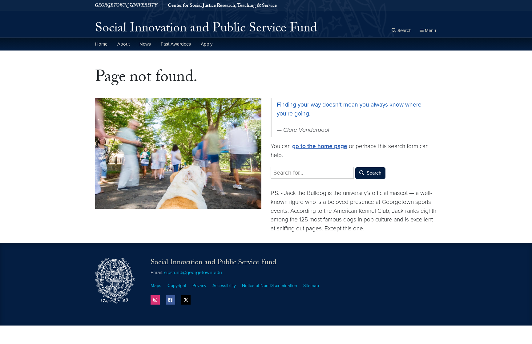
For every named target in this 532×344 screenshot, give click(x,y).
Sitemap (311, 285)
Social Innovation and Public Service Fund (206, 29)
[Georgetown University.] (126, 5)
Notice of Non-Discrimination (269, 285)
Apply (206, 44)
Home (101, 44)
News (145, 44)
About (123, 44)
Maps (156, 285)
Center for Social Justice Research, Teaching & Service (222, 6)
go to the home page (319, 146)
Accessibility (224, 285)
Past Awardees (176, 44)
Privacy (199, 285)
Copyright (176, 285)
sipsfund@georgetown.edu (193, 272)
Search (373, 173)
